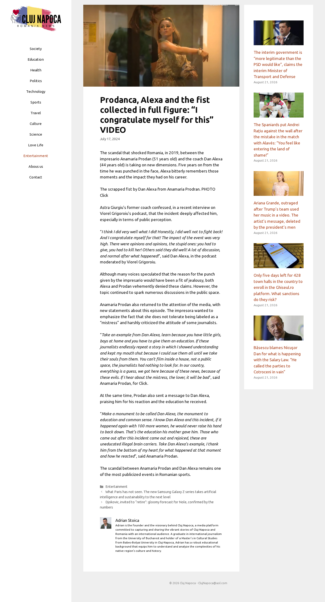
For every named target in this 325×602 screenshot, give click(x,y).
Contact (35, 177)
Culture (36, 124)
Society (36, 49)
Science (36, 134)
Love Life (35, 145)
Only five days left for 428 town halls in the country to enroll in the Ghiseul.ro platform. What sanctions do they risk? (278, 287)
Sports (35, 102)
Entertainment (35, 156)
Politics (36, 81)
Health (35, 70)
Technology (35, 91)
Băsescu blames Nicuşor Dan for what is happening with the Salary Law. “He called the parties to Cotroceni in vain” (277, 359)
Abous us (36, 166)
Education (36, 59)
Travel (35, 113)
